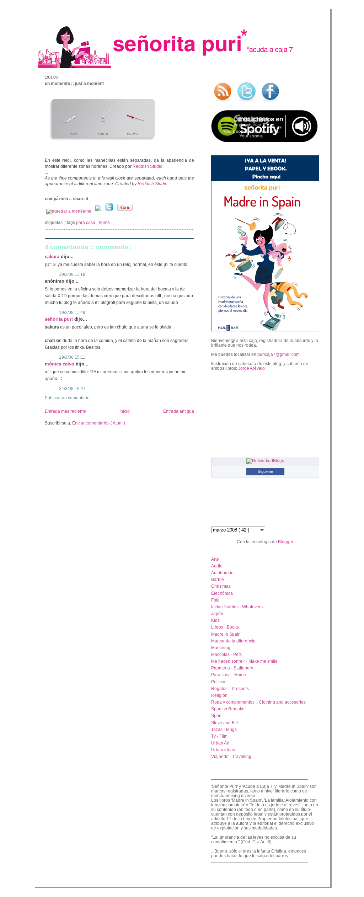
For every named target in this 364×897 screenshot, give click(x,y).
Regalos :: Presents (230, 688)
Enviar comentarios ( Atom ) (98, 423)
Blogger (285, 541)
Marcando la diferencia (233, 641)
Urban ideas (223, 749)
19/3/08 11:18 (72, 274)
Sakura (53, 256)
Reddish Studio (147, 166)
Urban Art (220, 743)
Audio (217, 566)
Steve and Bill (224, 722)
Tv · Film (219, 736)
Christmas (221, 586)
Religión (219, 695)
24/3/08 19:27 (72, 388)
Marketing (220, 647)
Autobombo (222, 572)
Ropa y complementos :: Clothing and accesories (258, 702)
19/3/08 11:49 (72, 312)
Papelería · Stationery (232, 668)
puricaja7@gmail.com (278, 354)
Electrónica (222, 593)
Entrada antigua (178, 411)
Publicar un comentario (67, 397)
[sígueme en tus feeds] (222, 102)
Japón (217, 613)
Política (218, 681)
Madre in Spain (226, 634)
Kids (215, 620)
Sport (216, 715)
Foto (215, 600)
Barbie (217, 579)
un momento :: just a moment (74, 83)
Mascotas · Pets (226, 654)
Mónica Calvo (60, 364)
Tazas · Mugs (224, 729)
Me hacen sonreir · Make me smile (244, 661)
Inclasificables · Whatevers (237, 606)
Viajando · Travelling (231, 756)
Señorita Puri (59, 319)
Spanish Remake (228, 708)
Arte (215, 559)
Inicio (124, 411)
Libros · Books (225, 627)
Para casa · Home (93, 222)
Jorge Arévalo (251, 368)
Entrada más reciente (65, 411)
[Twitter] (109, 211)
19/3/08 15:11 (72, 357)
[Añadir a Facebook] (98, 211)
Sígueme (265, 471)
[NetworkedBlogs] (265, 460)
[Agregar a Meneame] (69, 211)
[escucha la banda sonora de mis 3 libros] (264, 140)
